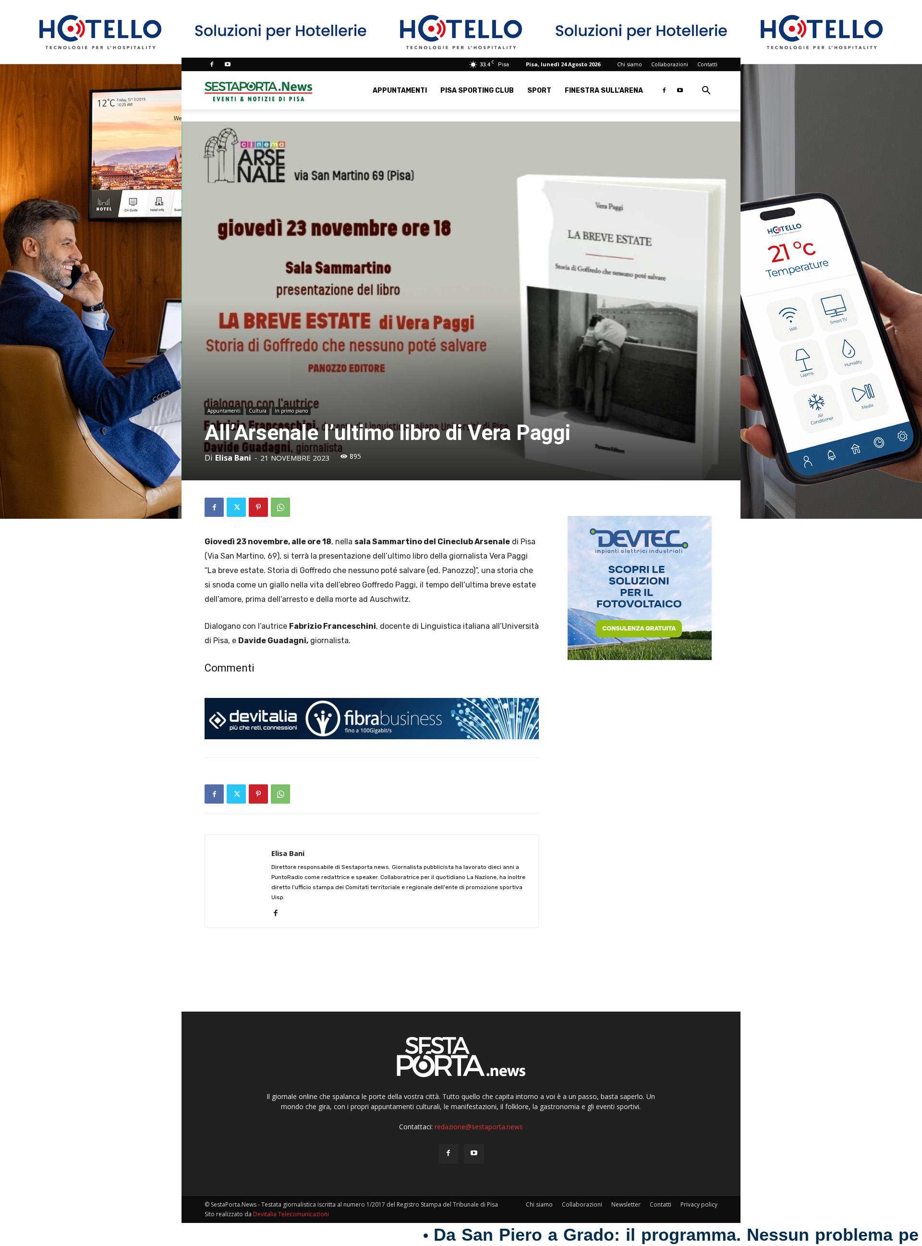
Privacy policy (698, 1204)
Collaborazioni (669, 64)
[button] (705, 91)
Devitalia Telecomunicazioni (291, 1214)
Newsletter (626, 1204)
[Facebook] (212, 64)
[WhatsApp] (280, 507)
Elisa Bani (233, 457)
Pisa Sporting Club (477, 90)
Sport (539, 90)
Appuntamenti (400, 90)
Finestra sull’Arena (604, 90)
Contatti (707, 64)
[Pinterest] (258, 507)
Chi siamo (629, 64)
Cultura (258, 410)
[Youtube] (227, 64)
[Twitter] (236, 507)
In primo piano (291, 410)
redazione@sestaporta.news (479, 1126)
